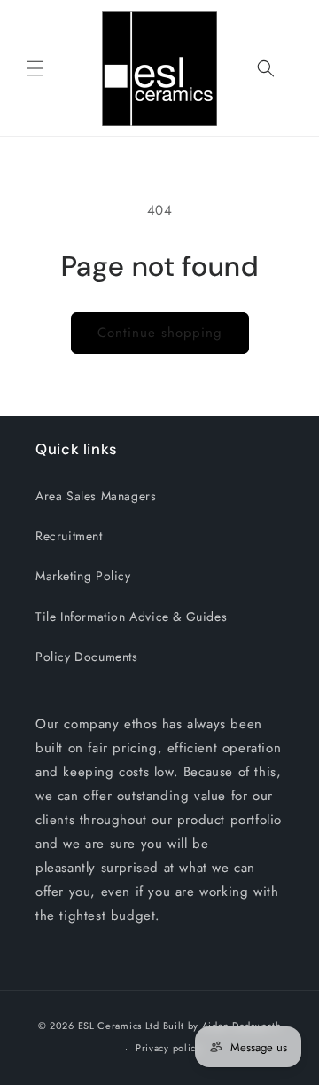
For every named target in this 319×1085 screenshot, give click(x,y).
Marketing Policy (83, 576)
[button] (35, 68)
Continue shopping (159, 332)
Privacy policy (168, 1048)
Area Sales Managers (95, 496)
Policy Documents (86, 656)
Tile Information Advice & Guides (131, 616)
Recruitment (69, 536)
